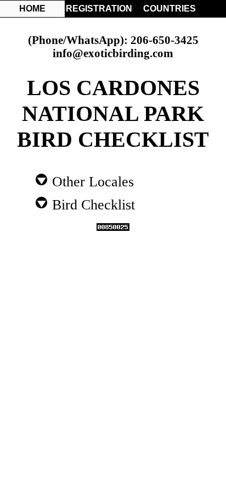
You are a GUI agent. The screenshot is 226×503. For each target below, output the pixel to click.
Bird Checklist (91, 204)
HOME (32, 8)
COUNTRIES (169, 8)
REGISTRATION (98, 8)
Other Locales (91, 181)
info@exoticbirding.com (113, 53)
